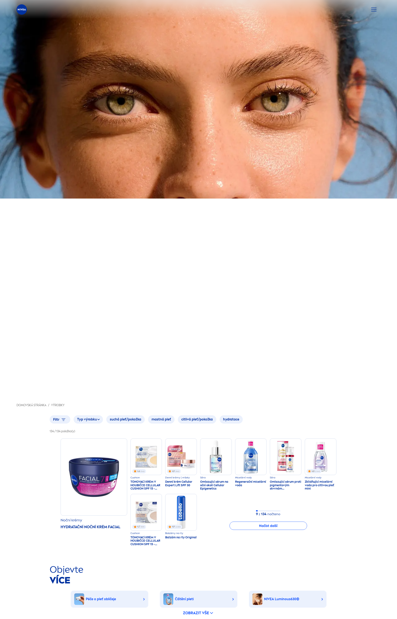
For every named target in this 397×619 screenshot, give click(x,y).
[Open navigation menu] (373, 9)
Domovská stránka (31, 405)
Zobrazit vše (196, 613)
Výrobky (58, 405)
